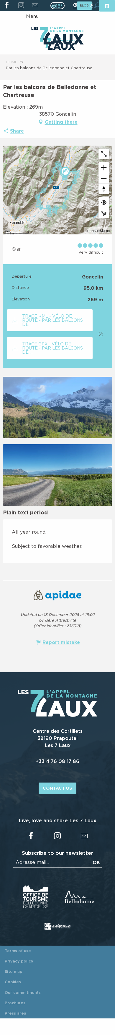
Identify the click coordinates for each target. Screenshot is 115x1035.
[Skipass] (107, 6)
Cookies (13, 982)
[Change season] (59, 5)
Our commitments (23, 992)
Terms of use (18, 951)
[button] (57, 407)
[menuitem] (57, 36)
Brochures (15, 1003)
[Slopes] (91, 6)
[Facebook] (7, 5)
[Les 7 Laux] (57, 715)
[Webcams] (75, 6)
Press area (15, 1013)
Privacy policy (19, 961)
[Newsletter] (35, 5)
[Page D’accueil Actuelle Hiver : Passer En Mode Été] (57, 5)
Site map (13, 971)
